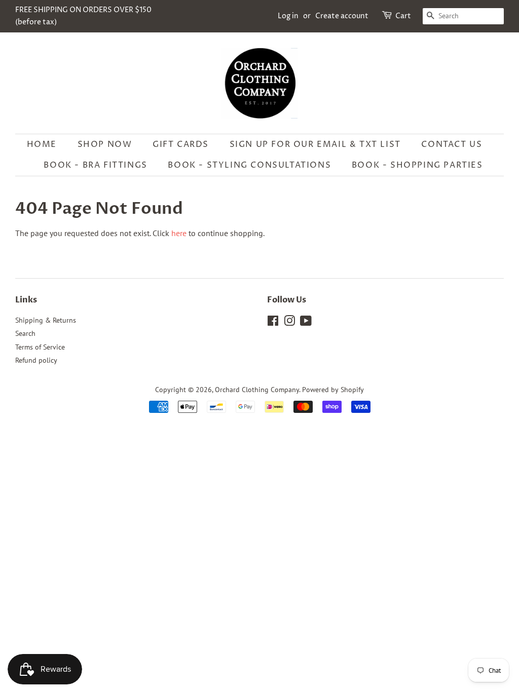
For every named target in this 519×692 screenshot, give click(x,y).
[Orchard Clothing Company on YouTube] (306, 322)
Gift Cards (181, 144)
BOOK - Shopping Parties (417, 165)
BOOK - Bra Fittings (95, 165)
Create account (341, 16)
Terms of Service (40, 347)
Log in (288, 16)
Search (25, 333)
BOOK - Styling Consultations (249, 165)
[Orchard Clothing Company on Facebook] (273, 322)
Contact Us (451, 144)
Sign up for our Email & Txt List (315, 144)
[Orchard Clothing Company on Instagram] (289, 322)
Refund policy (36, 360)
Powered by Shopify (333, 389)
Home (42, 144)
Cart (403, 16)
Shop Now (105, 144)
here (179, 233)
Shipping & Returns (45, 320)
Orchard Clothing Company (257, 389)
